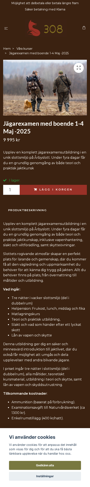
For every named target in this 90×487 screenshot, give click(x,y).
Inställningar (45, 476)
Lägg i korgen (56, 189)
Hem (7, 49)
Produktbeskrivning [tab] (27, 210)
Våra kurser (24, 49)
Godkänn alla (45, 465)
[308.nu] (46, 28)
